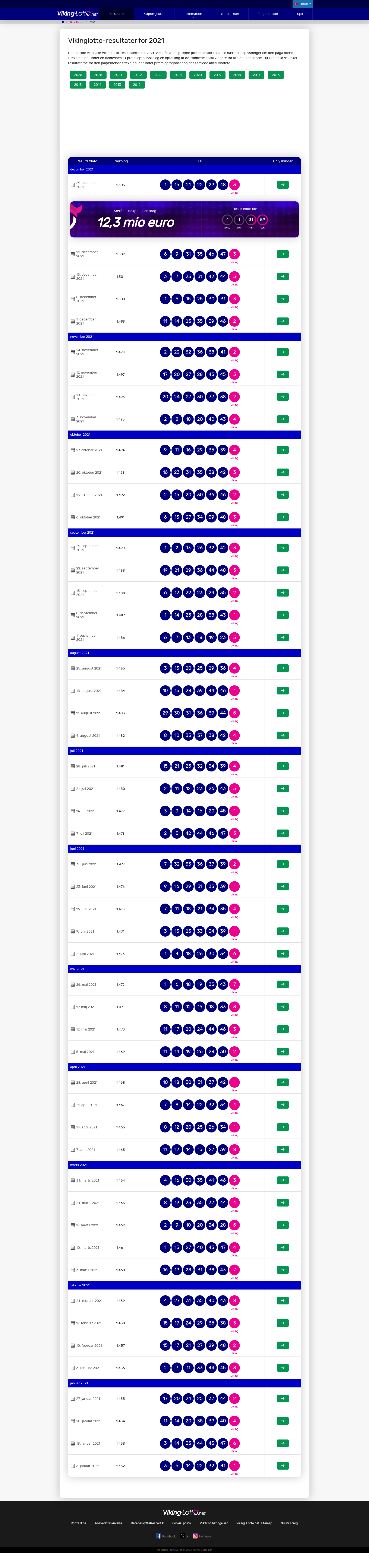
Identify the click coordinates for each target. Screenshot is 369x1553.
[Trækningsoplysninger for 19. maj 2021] (283, 1007)
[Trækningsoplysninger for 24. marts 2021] (283, 1203)
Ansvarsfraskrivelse (108, 1523)
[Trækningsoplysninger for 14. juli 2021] (283, 811)
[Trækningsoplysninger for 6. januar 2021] (283, 1466)
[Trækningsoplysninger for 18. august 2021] (283, 690)
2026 (78, 75)
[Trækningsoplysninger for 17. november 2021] (283, 374)
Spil (300, 14)
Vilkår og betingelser (214, 1523)
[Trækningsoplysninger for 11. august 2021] (283, 713)
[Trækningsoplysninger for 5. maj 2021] (283, 1051)
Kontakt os (78, 1523)
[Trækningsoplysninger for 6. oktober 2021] (283, 517)
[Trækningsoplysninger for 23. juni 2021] (283, 886)
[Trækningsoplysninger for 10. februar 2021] (283, 1345)
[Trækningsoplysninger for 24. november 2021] (283, 352)
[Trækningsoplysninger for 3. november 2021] (283, 419)
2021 (178, 75)
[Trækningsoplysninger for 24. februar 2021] (283, 1300)
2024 (118, 75)
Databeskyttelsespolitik (147, 1523)
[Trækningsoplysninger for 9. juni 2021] (283, 931)
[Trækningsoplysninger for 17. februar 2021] (283, 1323)
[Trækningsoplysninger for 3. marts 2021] (283, 1270)
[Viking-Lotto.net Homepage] (77, 16)
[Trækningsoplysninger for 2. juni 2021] (283, 954)
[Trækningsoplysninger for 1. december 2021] (283, 321)
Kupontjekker (154, 14)
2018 (237, 75)
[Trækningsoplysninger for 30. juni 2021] (283, 864)
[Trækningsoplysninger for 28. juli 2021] (283, 766)
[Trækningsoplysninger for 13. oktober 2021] (283, 495)
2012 (137, 85)
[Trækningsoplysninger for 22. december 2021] (283, 254)
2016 (276, 75)
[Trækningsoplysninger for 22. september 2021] (283, 570)
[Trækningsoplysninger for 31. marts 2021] (283, 1180)
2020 (198, 75)
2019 (217, 75)
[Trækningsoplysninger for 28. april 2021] (283, 1082)
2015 (78, 85)
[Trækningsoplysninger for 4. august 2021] (283, 735)
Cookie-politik (181, 1523)
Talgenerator (268, 14)
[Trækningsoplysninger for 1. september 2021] (283, 637)
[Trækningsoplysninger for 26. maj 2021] (283, 984)
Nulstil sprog (289, 1523)
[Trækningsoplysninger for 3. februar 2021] (283, 1368)
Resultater (116, 14)
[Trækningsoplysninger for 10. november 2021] (283, 397)
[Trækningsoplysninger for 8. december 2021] (283, 299)
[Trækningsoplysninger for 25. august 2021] (283, 668)
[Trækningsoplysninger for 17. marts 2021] (283, 1225)
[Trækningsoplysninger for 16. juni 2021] (283, 909)
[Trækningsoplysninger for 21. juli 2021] (283, 788)
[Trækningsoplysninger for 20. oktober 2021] (283, 472)
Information (193, 14)
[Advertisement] (184, 124)
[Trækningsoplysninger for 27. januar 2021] (283, 1398)
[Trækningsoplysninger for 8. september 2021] (283, 615)
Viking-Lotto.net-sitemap (254, 1523)
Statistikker (230, 14)
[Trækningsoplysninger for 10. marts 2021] (283, 1247)
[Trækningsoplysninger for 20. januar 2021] (283, 1421)
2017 (256, 75)
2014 (97, 85)
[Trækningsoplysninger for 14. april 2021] (283, 1127)
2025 (98, 75)
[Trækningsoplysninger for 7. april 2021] (283, 1149)
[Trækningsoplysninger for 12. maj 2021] (283, 1029)
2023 (138, 75)
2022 (158, 75)
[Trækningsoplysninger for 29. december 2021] (283, 185)
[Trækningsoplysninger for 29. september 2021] (283, 548)
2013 (117, 85)
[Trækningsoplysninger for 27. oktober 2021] (283, 450)
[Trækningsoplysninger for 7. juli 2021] (283, 833)
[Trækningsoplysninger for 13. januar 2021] (283, 1443)
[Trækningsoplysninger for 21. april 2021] (283, 1105)
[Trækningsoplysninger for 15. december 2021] (283, 276)
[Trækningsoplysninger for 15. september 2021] (283, 593)
